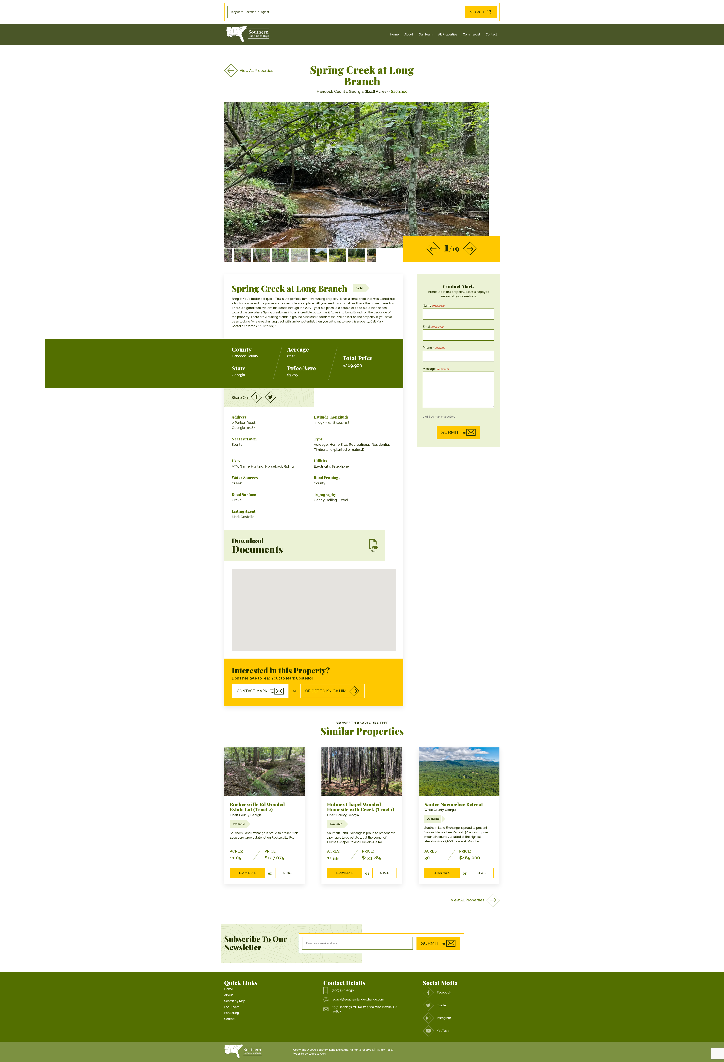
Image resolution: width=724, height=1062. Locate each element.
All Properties (447, 34)
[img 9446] (337, 255)
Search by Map (234, 1001)
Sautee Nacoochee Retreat (453, 804)
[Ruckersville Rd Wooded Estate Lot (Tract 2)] (264, 771)
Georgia (238, 375)
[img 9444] (318, 255)
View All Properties (256, 70)
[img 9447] (356, 255)
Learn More (247, 872)
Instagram (444, 1018)
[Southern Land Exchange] (247, 34)
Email (433, 327)
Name (433, 305)
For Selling (231, 1013)
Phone (434, 347)
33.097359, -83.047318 (331, 423)
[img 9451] (375, 255)
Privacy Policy (384, 1049)
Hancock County (245, 356)
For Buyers (231, 1007)
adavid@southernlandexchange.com (358, 999)
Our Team (426, 34)
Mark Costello (243, 517)
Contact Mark (252, 691)
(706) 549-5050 (343, 990)
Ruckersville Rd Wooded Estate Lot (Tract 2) (257, 807)
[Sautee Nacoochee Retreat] (459, 771)
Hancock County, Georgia (340, 91)
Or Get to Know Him (325, 691)
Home (394, 34)
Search (477, 12)
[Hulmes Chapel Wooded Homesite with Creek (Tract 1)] (361, 771)
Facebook (444, 992)
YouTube (443, 1031)
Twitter (442, 1005)
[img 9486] (299, 255)
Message (436, 369)
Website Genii (318, 1053)
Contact (491, 34)
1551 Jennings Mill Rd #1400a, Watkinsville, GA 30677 (364, 1009)
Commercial (471, 34)
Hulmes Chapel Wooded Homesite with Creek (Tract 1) (360, 807)
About (408, 34)
